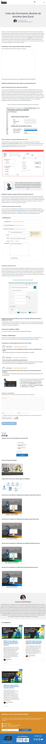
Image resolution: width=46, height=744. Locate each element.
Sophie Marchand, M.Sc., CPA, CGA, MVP (28, 79)
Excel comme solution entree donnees (9, 79)
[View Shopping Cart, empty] (34, 2)
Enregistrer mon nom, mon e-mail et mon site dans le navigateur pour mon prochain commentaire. (21, 415)
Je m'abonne (22, 455)
